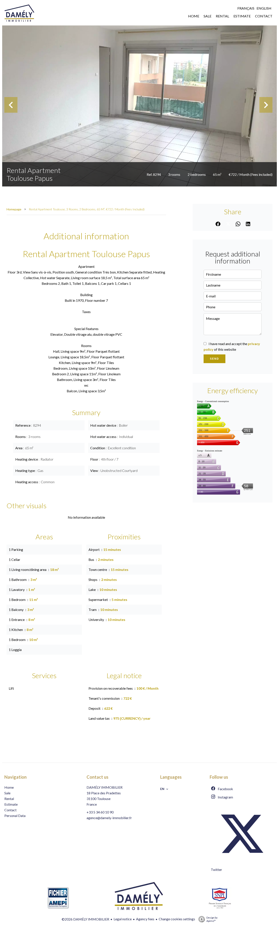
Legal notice (123, 919)
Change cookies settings (177, 919)
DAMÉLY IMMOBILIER (104, 787)
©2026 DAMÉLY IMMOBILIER (85, 919)
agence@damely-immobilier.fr (109, 818)
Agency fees (145, 919)
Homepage (14, 209)
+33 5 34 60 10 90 (100, 812)
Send (214, 358)
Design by (212, 919)
